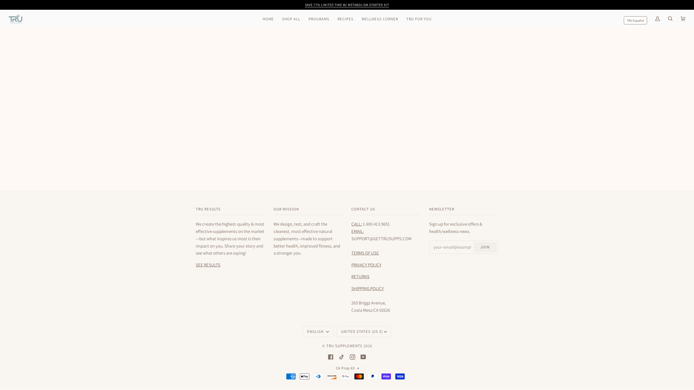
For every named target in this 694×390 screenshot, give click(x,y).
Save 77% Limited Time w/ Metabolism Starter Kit (347, 5)
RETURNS (360, 277)
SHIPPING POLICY (367, 288)
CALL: (356, 224)
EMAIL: (357, 231)
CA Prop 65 (347, 368)
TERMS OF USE (365, 253)
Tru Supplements (344, 345)
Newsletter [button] (441, 209)
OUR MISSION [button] (286, 209)
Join (485, 246)
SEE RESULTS (208, 265)
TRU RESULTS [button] (208, 209)
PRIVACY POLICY (366, 265)
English (316, 331)
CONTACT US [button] (363, 209)
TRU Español (635, 20)
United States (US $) (362, 331)
